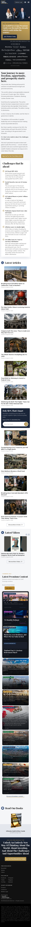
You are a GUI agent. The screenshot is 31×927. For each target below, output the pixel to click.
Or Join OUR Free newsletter (20, 41)
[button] (28, 2)
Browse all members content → (15, 796)
